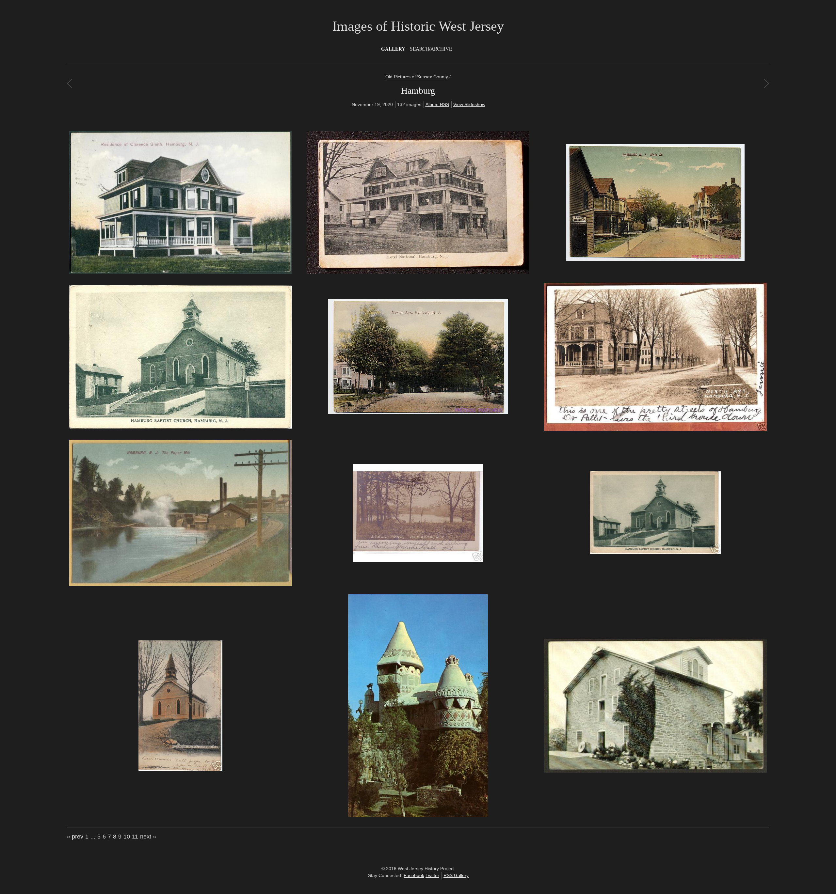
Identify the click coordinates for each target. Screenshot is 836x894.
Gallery (393, 48)
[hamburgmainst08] (655, 259)
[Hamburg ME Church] (180, 427)
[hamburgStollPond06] (418, 560)
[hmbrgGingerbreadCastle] (418, 815)
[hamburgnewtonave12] (418, 412)
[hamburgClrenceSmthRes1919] (180, 272)
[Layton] (69, 83)
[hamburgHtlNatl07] (418, 272)
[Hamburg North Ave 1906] (655, 429)
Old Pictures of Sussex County (416, 76)
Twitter (432, 875)
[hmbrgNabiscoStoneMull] (655, 771)
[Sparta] (766, 83)
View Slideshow (469, 104)
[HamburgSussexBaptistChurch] (655, 552)
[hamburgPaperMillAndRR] (180, 584)
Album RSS (437, 104)
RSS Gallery (456, 875)
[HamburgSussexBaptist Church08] (180, 769)
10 (126, 836)
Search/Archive (431, 48)
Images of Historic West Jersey (418, 26)
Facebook (414, 875)
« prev (75, 836)
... (92, 836)
